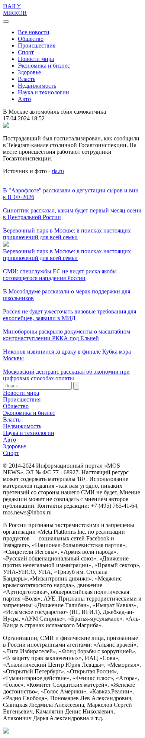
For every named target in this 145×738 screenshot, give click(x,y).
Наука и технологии (43, 92)
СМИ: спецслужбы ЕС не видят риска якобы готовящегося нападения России (60, 274)
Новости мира (36, 59)
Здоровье (29, 72)
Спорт (26, 52)
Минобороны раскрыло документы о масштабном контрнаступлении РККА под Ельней (66, 334)
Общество (31, 39)
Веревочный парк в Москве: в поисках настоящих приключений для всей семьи (67, 233)
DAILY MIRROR (15, 9)
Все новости (33, 32)
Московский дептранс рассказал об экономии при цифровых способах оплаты (66, 374)
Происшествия (36, 45)
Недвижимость (37, 85)
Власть (26, 79)
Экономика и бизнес (44, 65)
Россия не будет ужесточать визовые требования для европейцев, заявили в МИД (69, 314)
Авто (24, 99)
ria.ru (58, 171)
